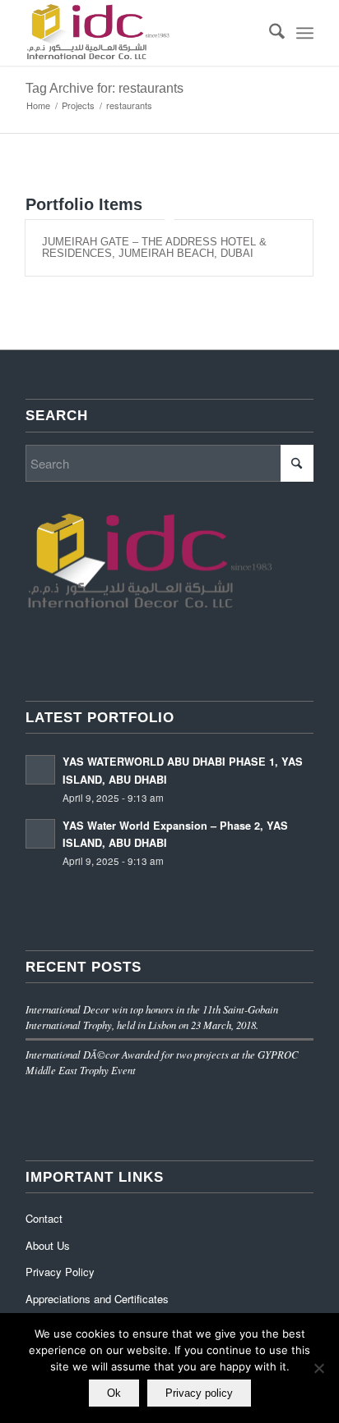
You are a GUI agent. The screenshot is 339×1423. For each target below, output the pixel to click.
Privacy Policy (60, 1271)
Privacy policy (199, 1393)
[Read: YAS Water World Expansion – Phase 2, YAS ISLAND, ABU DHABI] (40, 834)
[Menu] (304, 33)
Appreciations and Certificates (97, 1298)
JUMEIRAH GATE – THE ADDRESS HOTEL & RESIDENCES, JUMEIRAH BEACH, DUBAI (154, 247)
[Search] (269, 33)
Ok (114, 1393)
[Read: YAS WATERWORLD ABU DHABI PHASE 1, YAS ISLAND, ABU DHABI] (40, 770)
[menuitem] (269, 33)
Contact (44, 1218)
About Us (48, 1245)
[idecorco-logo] (141, 33)
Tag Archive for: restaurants (104, 88)
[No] (318, 1368)
